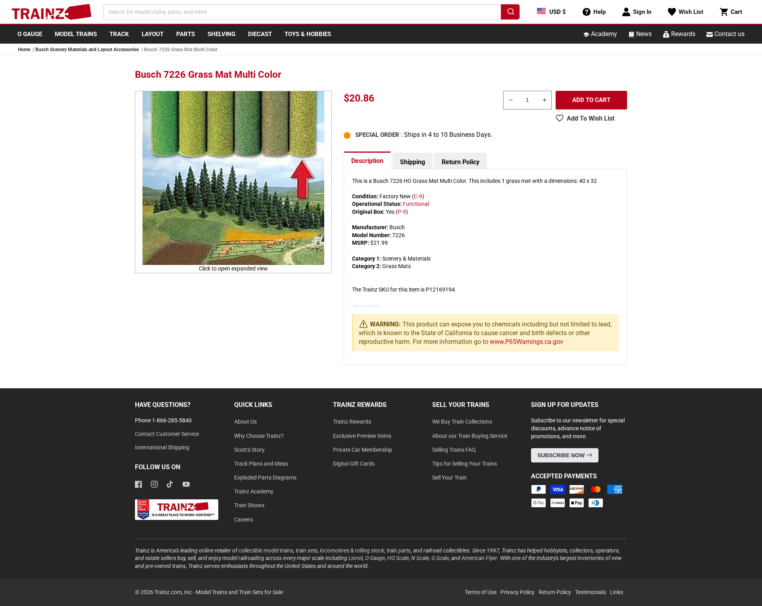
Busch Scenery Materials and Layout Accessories (87, 49)
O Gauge (375, 558)
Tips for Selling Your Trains (464, 463)
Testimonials (590, 592)
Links (616, 592)
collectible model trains (266, 550)
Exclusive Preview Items (362, 436)
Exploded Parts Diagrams (265, 477)
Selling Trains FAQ (454, 450)
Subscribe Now (561, 455)
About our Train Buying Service (469, 436)
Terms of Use (480, 592)
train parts (399, 550)
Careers (243, 519)
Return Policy (460, 162)
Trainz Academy (253, 491)
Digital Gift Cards (354, 463)
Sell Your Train (449, 477)
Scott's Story (249, 450)
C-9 (418, 196)
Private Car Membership (362, 450)
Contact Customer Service (167, 434)
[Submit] (510, 13)
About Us (245, 421)
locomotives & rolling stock (352, 550)
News (643, 34)
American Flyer (479, 558)
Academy (603, 34)
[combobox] (311, 12)
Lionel (355, 558)
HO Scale (398, 558)
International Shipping (162, 447)
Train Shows (249, 505)
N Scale (420, 558)
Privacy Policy (517, 592)
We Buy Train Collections (462, 421)
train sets (307, 550)
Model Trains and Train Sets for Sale (239, 592)
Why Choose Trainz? (259, 436)
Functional (416, 204)
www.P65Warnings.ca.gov (526, 341)
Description (367, 161)
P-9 (402, 212)
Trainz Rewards (352, 421)
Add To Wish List (590, 118)
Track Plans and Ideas (261, 463)
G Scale (440, 558)
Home (24, 49)
